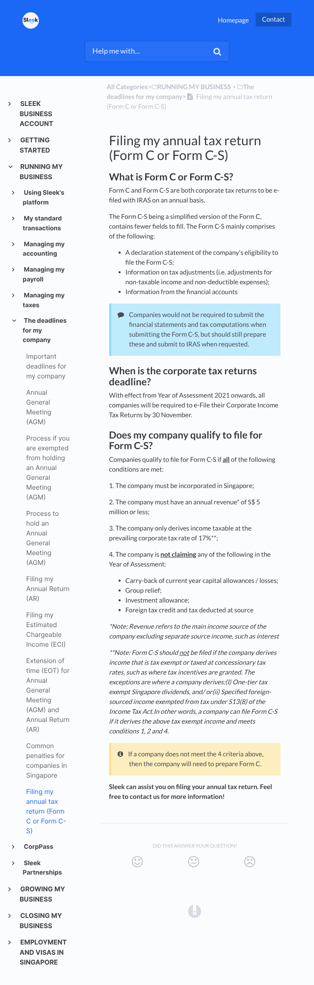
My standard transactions (42, 223)
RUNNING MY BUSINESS (41, 171)
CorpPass (38, 846)
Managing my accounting (44, 249)
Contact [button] (273, 19)
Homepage (233, 20)
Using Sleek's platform (44, 197)
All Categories (127, 87)
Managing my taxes (44, 300)
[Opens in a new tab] (194, 910)
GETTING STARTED (35, 145)
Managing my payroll (44, 274)
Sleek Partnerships (42, 868)
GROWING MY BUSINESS (42, 894)
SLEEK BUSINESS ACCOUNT (36, 113)
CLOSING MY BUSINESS (41, 920)
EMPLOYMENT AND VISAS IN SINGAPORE (43, 952)
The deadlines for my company (45, 330)
